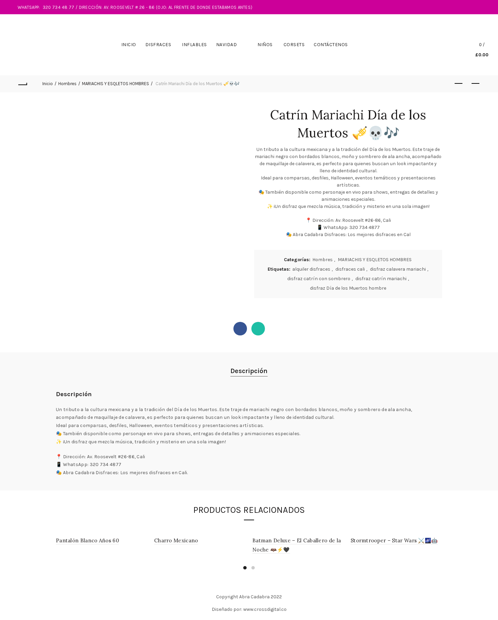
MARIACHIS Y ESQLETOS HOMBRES (115, 83)
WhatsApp (258, 328)
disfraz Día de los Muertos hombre (348, 288)
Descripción (249, 371)
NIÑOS (265, 44)
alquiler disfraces (311, 269)
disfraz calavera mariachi (398, 269)
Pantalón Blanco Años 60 (87, 540)
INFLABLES (194, 44)
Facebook (240, 328)
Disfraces (158, 44)
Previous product (458, 84)
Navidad (226, 44)
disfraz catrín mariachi (381, 279)
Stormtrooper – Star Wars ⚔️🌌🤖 (394, 540)
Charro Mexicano (176, 540)
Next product (475, 84)
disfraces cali (350, 269)
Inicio (128, 44)
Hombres (67, 83)
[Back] (22, 84)
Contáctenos (331, 44)
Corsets (294, 44)
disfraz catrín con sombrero (318, 279)
